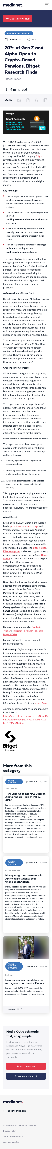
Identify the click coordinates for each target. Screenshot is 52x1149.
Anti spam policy (11, 1141)
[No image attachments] (19, 100)
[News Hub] (13, 5)
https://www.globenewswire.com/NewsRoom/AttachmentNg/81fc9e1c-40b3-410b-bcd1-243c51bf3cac (25, 719)
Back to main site (16, 1111)
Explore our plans (24, 1076)
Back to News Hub (20, 18)
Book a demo (24, 1066)
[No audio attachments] (37, 100)
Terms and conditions (13, 1136)
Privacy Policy (9, 1130)
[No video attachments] (45, 100)
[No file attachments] (28, 100)
